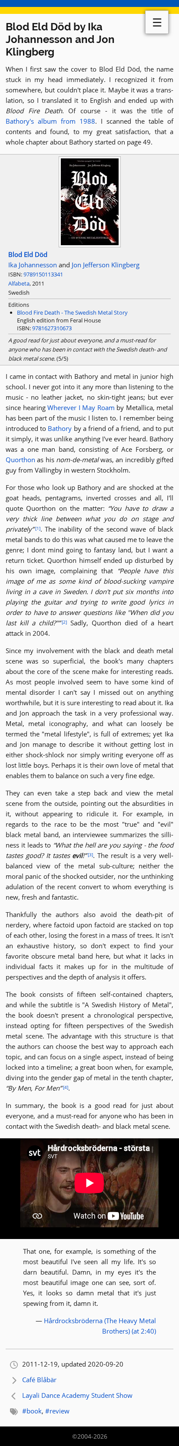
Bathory (60, 428)
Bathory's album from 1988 (50, 121)
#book (32, 1411)
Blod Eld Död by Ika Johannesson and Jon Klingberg (60, 39)
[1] (37, 528)
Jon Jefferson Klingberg (105, 264)
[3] (90, 854)
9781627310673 (52, 328)
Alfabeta (19, 283)
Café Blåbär (39, 1379)
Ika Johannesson (32, 264)
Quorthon (20, 459)
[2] (64, 622)
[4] (65, 1087)
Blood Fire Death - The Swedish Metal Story (72, 312)
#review (57, 1411)
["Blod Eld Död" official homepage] (90, 244)
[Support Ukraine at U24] (89, 7)
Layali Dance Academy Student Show (77, 1395)
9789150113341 (43, 274)
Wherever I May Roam (81, 407)
